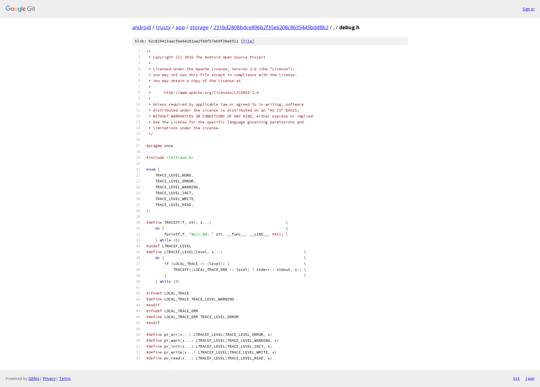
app (180, 27)
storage (199, 27)
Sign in (528, 9)
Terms (65, 378)
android (141, 27)
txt (516, 378)
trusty (163, 27)
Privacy (49, 378)
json (529, 378)
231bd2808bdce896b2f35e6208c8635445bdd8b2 (270, 27)
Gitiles (33, 378)
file (247, 41)
